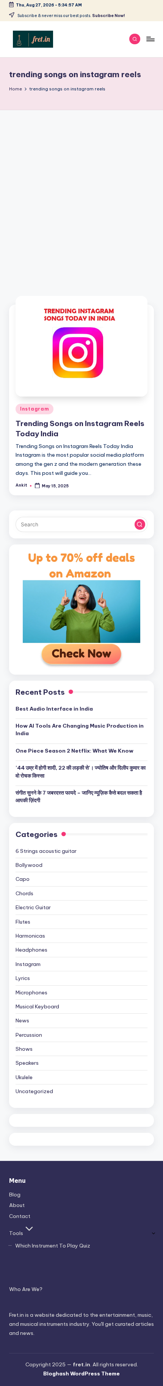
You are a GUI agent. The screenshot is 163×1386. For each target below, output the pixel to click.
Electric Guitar (33, 907)
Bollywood (29, 865)
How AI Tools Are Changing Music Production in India (80, 729)
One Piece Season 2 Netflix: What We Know (74, 750)
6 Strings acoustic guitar (46, 851)
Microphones (31, 992)
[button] (140, 524)
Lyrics (23, 978)
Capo (23, 879)
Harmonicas (30, 935)
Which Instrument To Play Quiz (52, 1245)
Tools (16, 1233)
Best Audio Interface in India (54, 708)
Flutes (23, 921)
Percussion (29, 1034)
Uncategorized (34, 1091)
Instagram (34, 409)
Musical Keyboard (37, 1006)
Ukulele (24, 1077)
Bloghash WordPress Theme (81, 1373)
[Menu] (150, 39)
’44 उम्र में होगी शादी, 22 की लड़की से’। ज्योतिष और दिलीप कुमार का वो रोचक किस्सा (81, 771)
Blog (14, 1194)
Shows (24, 1048)
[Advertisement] (81, 195)
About (17, 1205)
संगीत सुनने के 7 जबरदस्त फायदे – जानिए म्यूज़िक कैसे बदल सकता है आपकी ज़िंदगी (79, 796)
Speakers (27, 1062)
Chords (24, 893)
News (22, 1020)
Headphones (31, 949)
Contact (19, 1216)
